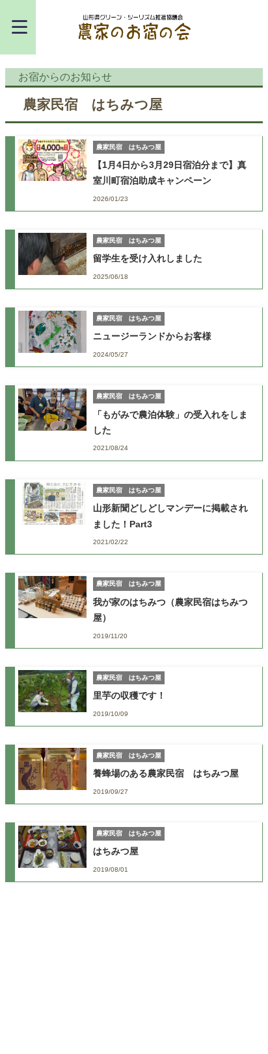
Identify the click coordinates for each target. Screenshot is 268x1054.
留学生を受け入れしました (147, 258)
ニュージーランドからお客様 (152, 336)
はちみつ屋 (116, 851)
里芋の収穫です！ (129, 695)
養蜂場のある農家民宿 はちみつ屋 (166, 773)
